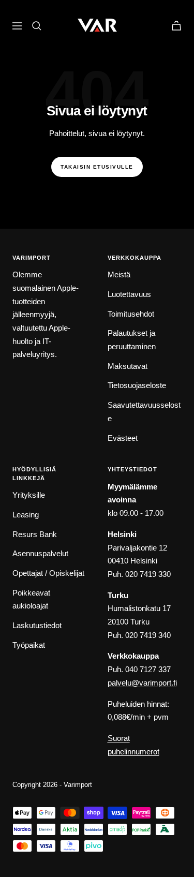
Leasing (25, 514)
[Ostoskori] (176, 26)
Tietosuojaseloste (137, 385)
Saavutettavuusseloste (144, 411)
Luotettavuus (129, 294)
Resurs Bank (34, 534)
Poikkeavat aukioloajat (31, 599)
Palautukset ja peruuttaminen (132, 340)
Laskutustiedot (37, 625)
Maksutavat (127, 366)
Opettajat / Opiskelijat (48, 573)
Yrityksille (28, 494)
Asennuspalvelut (40, 553)
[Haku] (36, 26)
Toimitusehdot (131, 313)
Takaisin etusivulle (97, 167)
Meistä (119, 274)
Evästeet (123, 438)
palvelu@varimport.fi (142, 682)
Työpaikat (28, 645)
